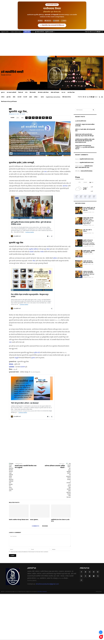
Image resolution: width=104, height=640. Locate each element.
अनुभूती (17, 358)
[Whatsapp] (97, 97)
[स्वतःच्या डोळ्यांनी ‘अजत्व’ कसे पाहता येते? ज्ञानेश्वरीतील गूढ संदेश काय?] (78, 210)
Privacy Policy (99, 591)
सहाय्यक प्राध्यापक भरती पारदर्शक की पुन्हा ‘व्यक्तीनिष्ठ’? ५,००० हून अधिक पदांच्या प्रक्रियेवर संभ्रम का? (84, 147)
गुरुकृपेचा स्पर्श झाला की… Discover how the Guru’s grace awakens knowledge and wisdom (89, 242)
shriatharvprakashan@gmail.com (47, 584)
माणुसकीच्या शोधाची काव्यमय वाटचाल (86, 159)
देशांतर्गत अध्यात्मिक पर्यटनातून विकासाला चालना (18, 520)
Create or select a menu (16, 31)
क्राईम (30, 97)
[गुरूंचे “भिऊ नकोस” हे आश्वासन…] (78, 232)
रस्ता (45, 171)
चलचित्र (35, 97)
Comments (35, 526)
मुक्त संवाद (9, 97)
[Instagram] (82, 97)
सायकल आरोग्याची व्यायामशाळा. (87, 171)
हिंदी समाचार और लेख (67, 97)
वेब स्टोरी (25, 97)
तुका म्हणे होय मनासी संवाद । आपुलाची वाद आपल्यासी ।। (45, 31)
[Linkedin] (88, 97)
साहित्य (55, 258)
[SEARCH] (93, 109)
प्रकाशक (11, 367)
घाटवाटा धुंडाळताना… (34, 520)
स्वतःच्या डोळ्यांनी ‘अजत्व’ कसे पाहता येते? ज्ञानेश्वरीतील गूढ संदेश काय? (89, 209)
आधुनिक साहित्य (33, 249)
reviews (45, 526)
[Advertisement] (52, 44)
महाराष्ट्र (65, 186)
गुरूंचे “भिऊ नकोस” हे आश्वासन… (87, 230)
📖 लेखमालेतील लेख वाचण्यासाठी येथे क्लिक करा (52, 25)
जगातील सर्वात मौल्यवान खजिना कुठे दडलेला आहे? (88, 261)
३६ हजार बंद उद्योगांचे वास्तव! (80, 121)
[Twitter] (80, 97)
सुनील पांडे (37, 352)
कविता (14, 97)
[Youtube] (92, 97)
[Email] (94, 97)
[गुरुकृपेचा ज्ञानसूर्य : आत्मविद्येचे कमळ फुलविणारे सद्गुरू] (78, 253)
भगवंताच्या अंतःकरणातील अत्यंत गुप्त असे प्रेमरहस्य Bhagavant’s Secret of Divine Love (88, 273)
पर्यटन (26, 92)
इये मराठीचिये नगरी (12, 72)
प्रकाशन (22, 367)
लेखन (47, 249)
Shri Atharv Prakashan (42, 591)
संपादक (11, 364)
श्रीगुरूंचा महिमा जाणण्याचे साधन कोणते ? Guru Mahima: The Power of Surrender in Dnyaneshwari (88, 220)
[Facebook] (78, 97)
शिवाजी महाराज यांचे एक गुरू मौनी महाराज (9, 101)
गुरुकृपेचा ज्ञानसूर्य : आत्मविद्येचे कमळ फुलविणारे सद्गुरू (89, 251)
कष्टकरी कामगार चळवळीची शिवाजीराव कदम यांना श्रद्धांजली (25, 467)
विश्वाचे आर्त (20, 92)
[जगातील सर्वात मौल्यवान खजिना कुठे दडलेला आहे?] (78, 264)
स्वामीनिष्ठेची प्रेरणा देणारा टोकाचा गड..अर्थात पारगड (60, 520)
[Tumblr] (90, 97)
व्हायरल (42, 97)
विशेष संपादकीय (33, 92)
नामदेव (42, 251)
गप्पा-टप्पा (63, 92)
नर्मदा (33, 261)
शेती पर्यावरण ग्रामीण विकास (43, 92)
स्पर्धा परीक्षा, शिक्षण (71, 92)
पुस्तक (33, 358)
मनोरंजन (2, 97)
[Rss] (95, 97)
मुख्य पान (3, 92)
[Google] (86, 97)
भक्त (10, 342)
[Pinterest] (84, 97)
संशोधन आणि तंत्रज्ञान (55, 92)
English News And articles (53, 97)
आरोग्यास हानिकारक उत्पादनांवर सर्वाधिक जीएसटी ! (55, 467)
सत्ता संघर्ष (19, 97)
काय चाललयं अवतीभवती (11, 92)
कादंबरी (31, 251)
